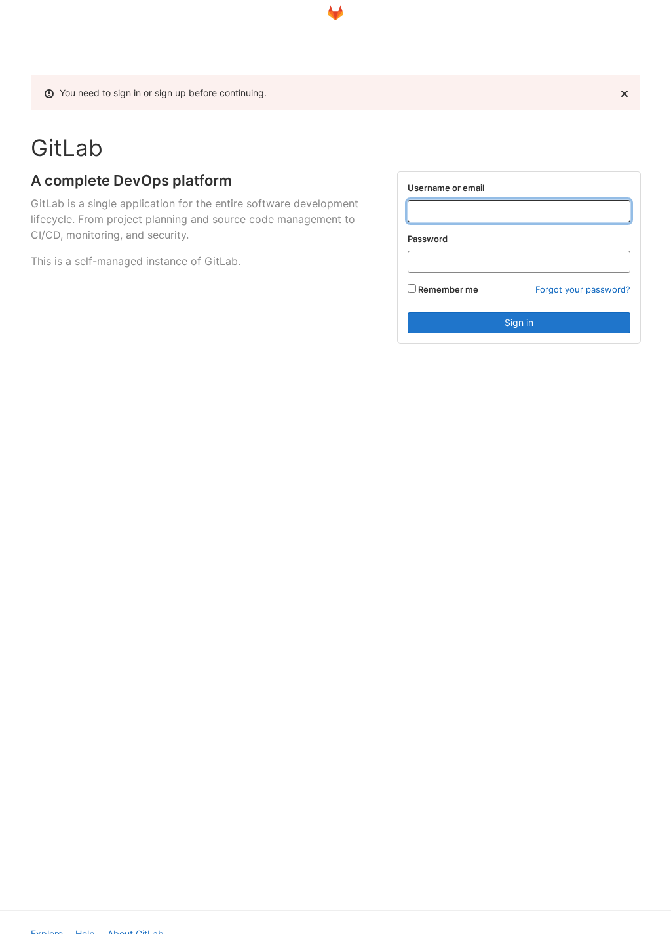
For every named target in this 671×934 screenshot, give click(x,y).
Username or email (446, 187)
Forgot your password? (582, 289)
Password (428, 239)
